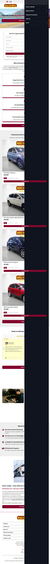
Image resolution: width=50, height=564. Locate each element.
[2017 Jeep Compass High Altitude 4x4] (25, 206)
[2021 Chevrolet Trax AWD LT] (25, 251)
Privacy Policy (15, 56)
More (27, 23)
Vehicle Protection (31, 15)
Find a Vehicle (30, 7)
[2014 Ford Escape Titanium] (25, 296)
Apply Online (30, 11)
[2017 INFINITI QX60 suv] (25, 161)
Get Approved (25, 181)
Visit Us (28, 19)
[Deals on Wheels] (10, 6)
